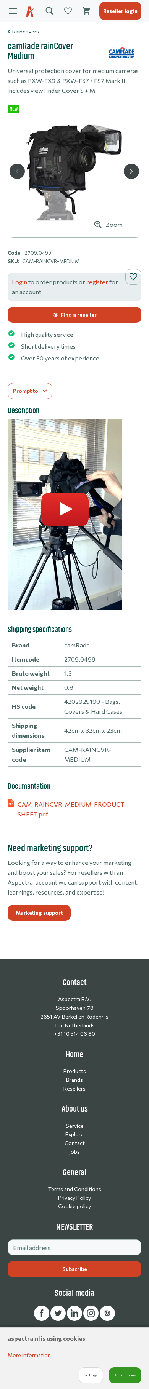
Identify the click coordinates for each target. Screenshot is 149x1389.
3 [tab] (66, 230)
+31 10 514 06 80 (74, 1033)
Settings (91, 1375)
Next (131, 171)
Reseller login (120, 11)
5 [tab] (83, 230)
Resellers (74, 1088)
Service (75, 1126)
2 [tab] (58, 230)
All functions (125, 1375)
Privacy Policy (74, 1197)
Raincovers (25, 31)
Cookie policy (74, 1206)
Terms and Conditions (74, 1189)
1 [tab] (49, 230)
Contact (75, 1143)
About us (75, 1109)
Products (74, 1071)
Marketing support (39, 912)
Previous (17, 171)
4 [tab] (74, 230)
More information (29, 1355)
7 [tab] (100, 230)
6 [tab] (91, 230)
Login (19, 281)
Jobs (74, 1151)
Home (74, 1054)
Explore (74, 1134)
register (97, 281)
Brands (74, 1079)
